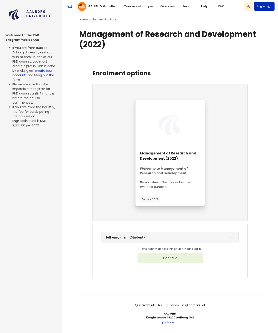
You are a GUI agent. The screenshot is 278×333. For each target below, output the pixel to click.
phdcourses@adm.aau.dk (187, 305)
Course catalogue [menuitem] (138, 6)
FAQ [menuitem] (221, 6)
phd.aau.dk (170, 322)
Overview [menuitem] (167, 6)
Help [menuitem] (204, 6)
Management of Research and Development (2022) (168, 156)
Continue (170, 258)
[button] (170, 237)
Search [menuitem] (188, 6)
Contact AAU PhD (150, 305)
